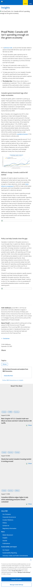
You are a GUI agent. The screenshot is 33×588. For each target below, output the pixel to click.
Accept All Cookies (16, 579)
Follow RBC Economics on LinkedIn (12, 380)
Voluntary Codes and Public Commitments (15, 555)
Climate (5, 364)
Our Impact (6, 550)
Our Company (7, 514)
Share (30, 425)
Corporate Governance (9, 517)
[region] (16, 573)
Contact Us (6, 525)
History (5, 523)
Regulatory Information (9, 528)
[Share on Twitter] (7, 354)
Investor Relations (8, 520)
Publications (6, 543)
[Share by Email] (16, 354)
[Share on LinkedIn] (12, 354)
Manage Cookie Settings (16, 584)
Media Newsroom (8, 535)
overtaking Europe (22, 134)
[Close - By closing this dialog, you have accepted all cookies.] (31, 560)
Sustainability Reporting (10, 553)
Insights (5, 7)
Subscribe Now (8, 375)
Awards (5, 540)
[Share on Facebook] (3, 354)
